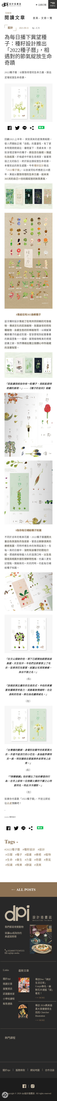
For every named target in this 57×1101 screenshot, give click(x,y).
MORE (41, 998)
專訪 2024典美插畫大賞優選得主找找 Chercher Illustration (43, 1010)
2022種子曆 (13, 170)
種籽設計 (39, 165)
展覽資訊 (7, 989)
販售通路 (7, 1004)
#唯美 (18, 864)
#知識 (9, 864)
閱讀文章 (7, 984)
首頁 (35, 18)
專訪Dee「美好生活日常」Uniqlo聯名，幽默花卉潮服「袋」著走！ (44, 986)
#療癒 (37, 854)
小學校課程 (9, 999)
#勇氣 (47, 859)
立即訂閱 (42, 5)
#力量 (28, 859)
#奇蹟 (37, 859)
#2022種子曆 (12, 849)
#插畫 (28, 854)
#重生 (18, 859)
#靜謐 (28, 864)
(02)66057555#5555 (16, 951)
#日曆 (9, 854)
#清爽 (37, 864)
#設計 (41, 849)
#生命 (9, 859)
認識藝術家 (9, 994)
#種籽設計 (29, 849)
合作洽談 (49, 1070)
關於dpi (7, 979)
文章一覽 (46, 18)
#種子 (18, 854)
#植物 (47, 854)
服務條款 (20, 1070)
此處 (9, 803)
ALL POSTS (25, 889)
